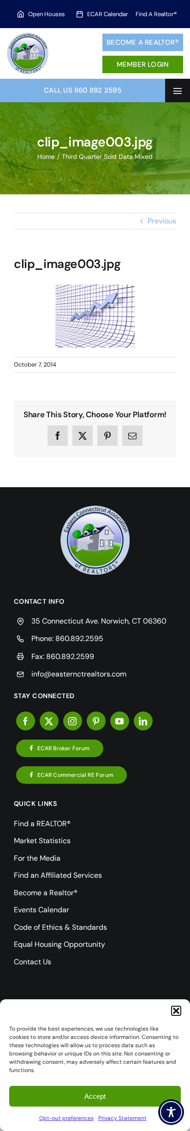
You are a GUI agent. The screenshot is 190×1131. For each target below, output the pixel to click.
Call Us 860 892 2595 (82, 90)
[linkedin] (143, 720)
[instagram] (72, 720)
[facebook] (25, 720)
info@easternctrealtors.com (78, 674)
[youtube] (119, 720)
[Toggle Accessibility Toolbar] (171, 1112)
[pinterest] (96, 720)
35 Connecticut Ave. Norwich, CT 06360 (98, 621)
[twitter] (49, 720)
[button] (176, 1010)
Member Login (143, 64)
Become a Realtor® (143, 42)
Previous (162, 221)
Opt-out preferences (66, 1118)
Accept (95, 1096)
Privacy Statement (122, 1118)
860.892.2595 (79, 638)
